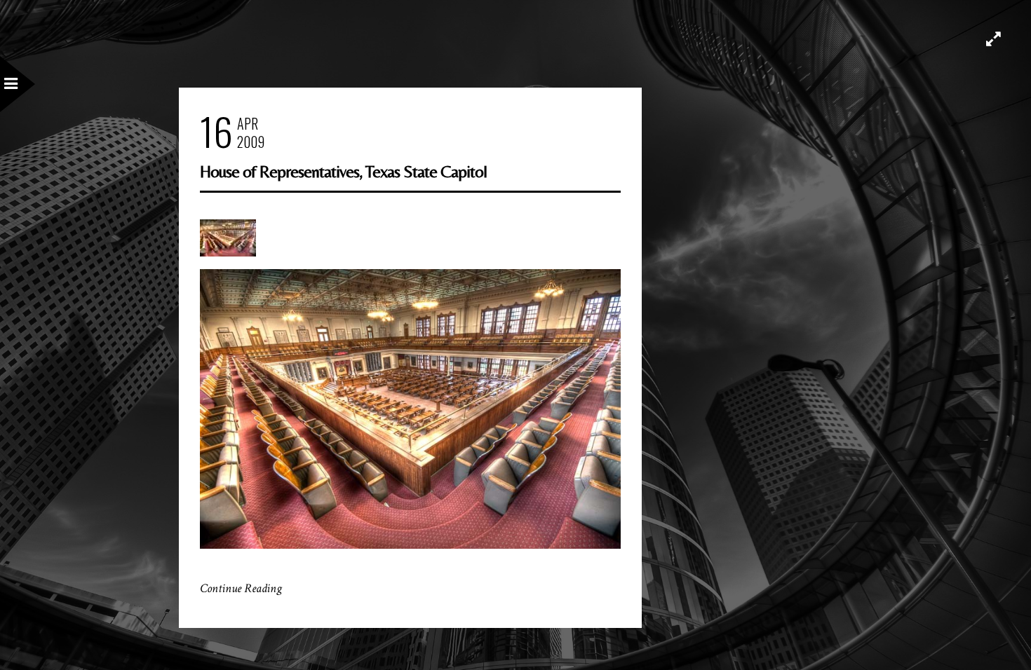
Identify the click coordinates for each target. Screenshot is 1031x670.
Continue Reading (241, 588)
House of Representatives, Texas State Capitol (343, 171)
